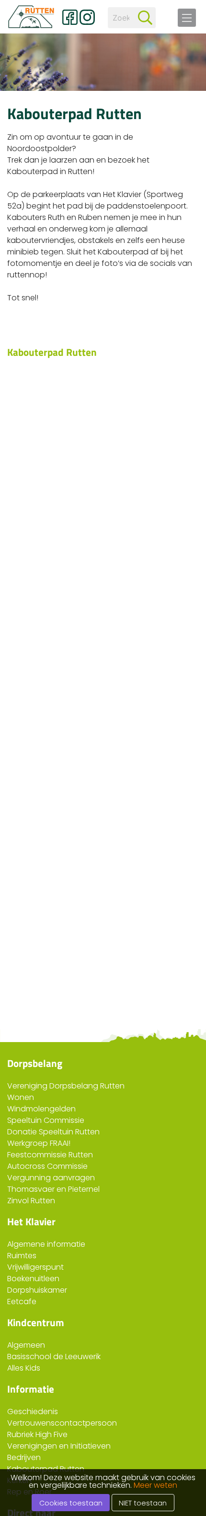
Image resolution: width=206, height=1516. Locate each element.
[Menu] (186, 17)
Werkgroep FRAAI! (38, 1143)
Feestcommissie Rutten (50, 1154)
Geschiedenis (32, 1411)
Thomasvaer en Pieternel (53, 1189)
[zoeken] (145, 17)
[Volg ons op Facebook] (70, 17)
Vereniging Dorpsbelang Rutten (66, 1085)
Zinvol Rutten (31, 1200)
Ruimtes (21, 1255)
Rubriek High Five (37, 1434)
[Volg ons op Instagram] (87, 17)
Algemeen (26, 1345)
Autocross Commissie (47, 1166)
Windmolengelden (41, 1108)
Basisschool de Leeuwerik (54, 1356)
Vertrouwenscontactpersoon (62, 1422)
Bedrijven (24, 1457)
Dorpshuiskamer (37, 1290)
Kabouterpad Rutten (45, 1468)
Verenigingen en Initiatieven (59, 1445)
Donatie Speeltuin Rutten (53, 1131)
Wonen (20, 1097)
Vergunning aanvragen (51, 1177)
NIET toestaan (143, 1503)
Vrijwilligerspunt (35, 1267)
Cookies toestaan (71, 1503)
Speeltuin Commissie (45, 1120)
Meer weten (155, 1485)
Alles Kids (23, 1367)
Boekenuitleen (33, 1278)
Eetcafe (21, 1301)
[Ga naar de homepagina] (31, 16)
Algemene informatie (46, 1244)
